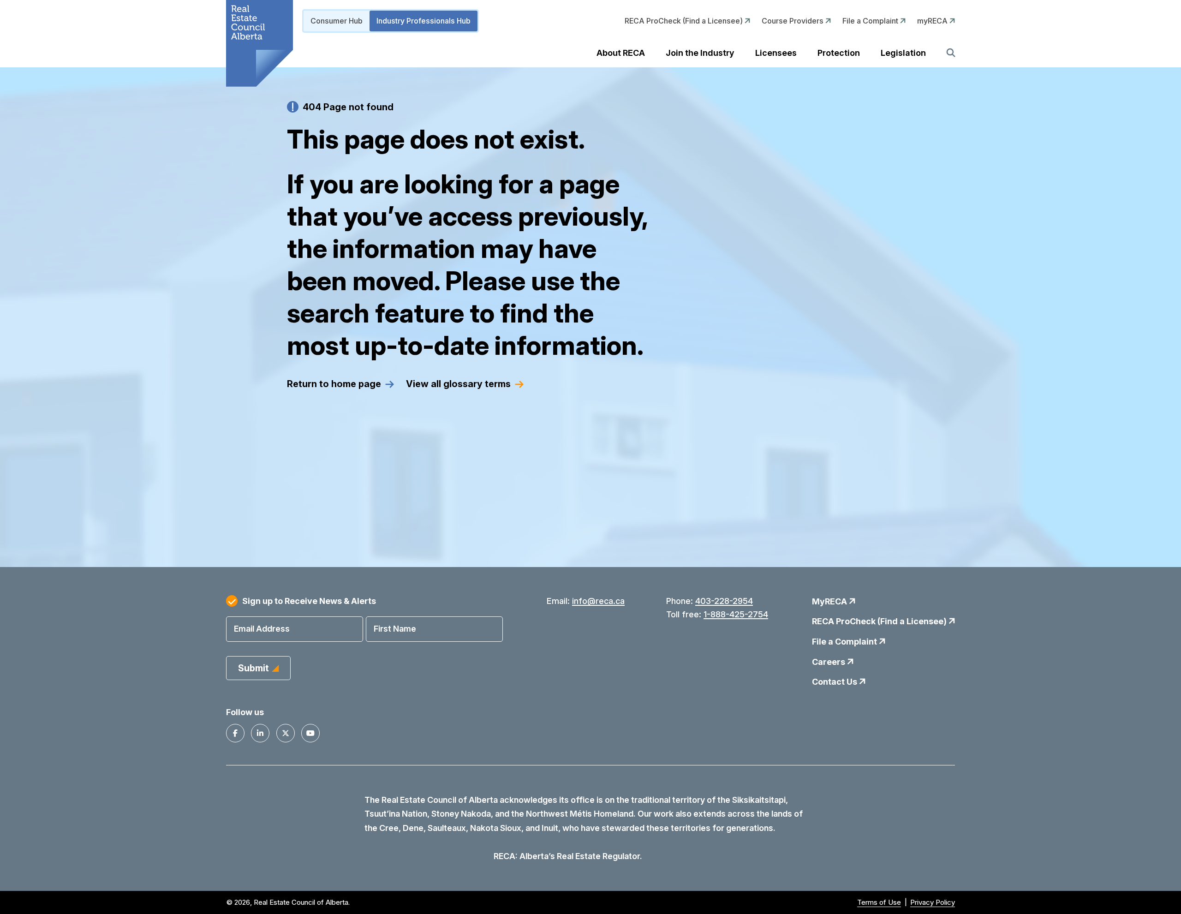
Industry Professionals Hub (423, 20)
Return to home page (334, 383)
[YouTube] (310, 733)
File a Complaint (871, 20)
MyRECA (830, 601)
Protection (838, 53)
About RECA (620, 53)
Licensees (776, 53)
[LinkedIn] (260, 733)
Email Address (262, 628)
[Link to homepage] (259, 43)
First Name (395, 628)
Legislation (903, 53)
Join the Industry (700, 53)
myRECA (933, 20)
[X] (285, 733)
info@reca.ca (598, 601)
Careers (829, 662)
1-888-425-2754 (736, 614)
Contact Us (835, 682)
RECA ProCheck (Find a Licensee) (685, 20)
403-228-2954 (724, 601)
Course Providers (793, 20)
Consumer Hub (336, 20)
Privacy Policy (932, 902)
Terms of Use (879, 902)
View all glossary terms (458, 383)
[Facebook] (235, 733)
